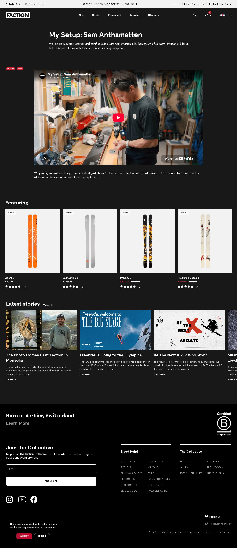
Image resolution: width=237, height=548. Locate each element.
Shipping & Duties (131, 473)
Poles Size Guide (157, 491)
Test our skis (129, 485)
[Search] (195, 15)
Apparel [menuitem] (134, 15)
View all (48, 305)
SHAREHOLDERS (215, 473)
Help (221, 4)
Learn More (17, 423)
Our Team (213, 461)
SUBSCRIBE (51, 481)
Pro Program (215, 467)
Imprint (209, 532)
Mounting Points (159, 479)
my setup (10, 68)
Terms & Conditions (170, 532)
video (20, 68)
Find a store (211, 4)
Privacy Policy (194, 532)
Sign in (228, 4)
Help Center (128, 461)
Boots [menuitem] (96, 15)
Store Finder (155, 485)
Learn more (50, 527)
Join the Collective (182, 4)
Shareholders (198, 4)
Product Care (129, 479)
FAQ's (151, 473)
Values (184, 467)
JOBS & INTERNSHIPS (191, 473)
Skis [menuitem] (81, 15)
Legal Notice (224, 532)
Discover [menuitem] (153, 15)
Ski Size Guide (129, 491)
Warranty (154, 467)
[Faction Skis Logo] (18, 15)
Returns (126, 467)
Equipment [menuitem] (114, 15)
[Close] (61, 518)
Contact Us (155, 461)
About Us (186, 461)
